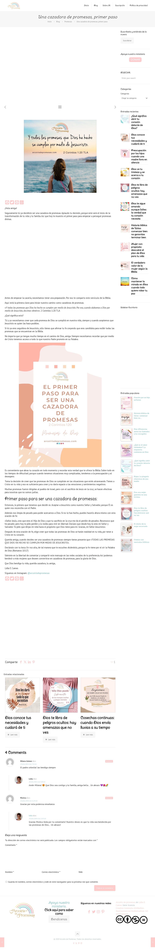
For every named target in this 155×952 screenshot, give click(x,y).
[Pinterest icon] (79, 943)
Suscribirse (127, 40)
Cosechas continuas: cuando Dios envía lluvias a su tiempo (97, 722)
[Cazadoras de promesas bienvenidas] (2, 942)
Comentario (11, 845)
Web (80, 872)
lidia (30, 815)
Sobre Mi (106, 5)
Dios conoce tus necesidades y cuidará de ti (18, 722)
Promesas (68, 21)
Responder (109, 761)
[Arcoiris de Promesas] (14, 5)
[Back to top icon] (77, 933)
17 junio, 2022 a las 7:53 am (28, 764)
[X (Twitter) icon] (76, 943)
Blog (96, 5)
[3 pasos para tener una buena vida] (153, 942)
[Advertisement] (20, 67)
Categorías (125, 93)
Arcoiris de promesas (125, 902)
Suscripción (120, 5)
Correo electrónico (51, 872)
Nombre (9, 872)
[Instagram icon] (81, 943)
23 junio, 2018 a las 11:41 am (37, 818)
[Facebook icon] (74, 943)
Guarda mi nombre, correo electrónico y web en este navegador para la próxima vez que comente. (53, 881)
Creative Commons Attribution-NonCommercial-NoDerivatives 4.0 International (132, 911)
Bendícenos (59, 919)
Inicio (86, 5)
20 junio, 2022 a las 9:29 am (37, 782)
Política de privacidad (138, 5)
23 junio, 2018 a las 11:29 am (28, 801)
